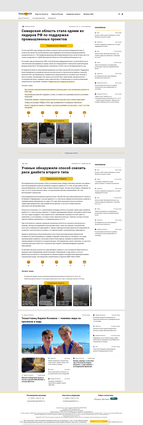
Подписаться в (56, 46)
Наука (98, 62)
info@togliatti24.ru (70, 401)
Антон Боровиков (86, 26)
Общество (99, 42)
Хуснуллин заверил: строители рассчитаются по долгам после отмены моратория (55, 99)
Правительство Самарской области (61, 81)
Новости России (79, 358)
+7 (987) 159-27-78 (36, 398)
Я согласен (98, 421)
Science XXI (36, 192)
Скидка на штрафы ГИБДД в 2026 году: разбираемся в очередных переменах (53, 102)
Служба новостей (86, 163)
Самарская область (30, 26)
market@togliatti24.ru (36, 401)
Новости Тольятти (28, 315)
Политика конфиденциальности (114, 422)
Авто (98, 32)
